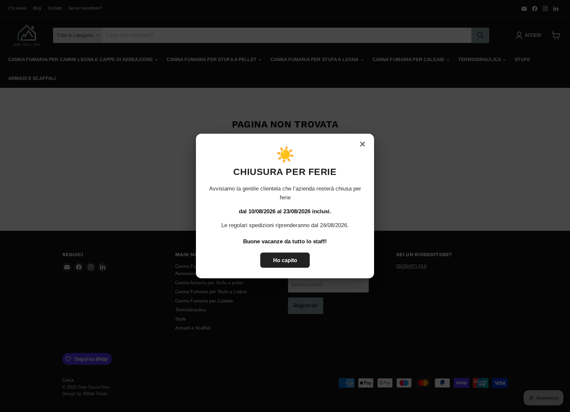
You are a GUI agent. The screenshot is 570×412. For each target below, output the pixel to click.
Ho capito (285, 260)
